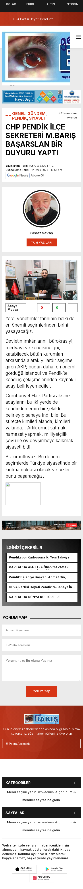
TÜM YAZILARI (41, 242)
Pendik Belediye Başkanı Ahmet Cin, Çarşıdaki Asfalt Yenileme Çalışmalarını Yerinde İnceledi (40, 577)
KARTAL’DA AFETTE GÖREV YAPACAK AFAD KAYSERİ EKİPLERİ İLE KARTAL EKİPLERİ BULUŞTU (39, 567)
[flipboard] (59, 770)
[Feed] (70, 770)
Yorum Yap (41, 691)
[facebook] (14, 770)
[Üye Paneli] (76, 19)
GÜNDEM (36, 113)
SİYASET (37, 118)
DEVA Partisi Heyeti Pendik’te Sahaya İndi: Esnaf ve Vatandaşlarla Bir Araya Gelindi (42, 587)
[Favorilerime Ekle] (72, 307)
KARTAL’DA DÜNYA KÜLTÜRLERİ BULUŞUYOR (34, 597)
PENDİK (19, 118)
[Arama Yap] (67, 19)
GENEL (18, 113)
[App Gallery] (41, 878)
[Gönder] (75, 743)
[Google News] (25, 175)
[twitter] (25, 770)
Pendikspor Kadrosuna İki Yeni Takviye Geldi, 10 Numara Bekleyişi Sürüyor (39, 557)
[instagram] (37, 770)
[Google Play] (54, 869)
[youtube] (48, 770)
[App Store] (24, 869)
